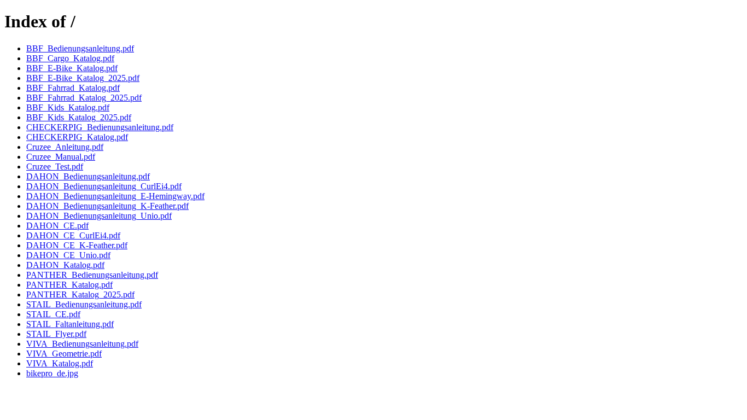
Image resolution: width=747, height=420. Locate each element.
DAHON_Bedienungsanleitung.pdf (88, 176)
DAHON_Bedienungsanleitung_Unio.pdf (99, 215)
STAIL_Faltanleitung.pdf (70, 324)
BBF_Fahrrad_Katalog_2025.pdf (84, 97)
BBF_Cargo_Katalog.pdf (70, 58)
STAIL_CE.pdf (53, 314)
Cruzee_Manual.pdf (60, 156)
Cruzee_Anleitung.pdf (64, 146)
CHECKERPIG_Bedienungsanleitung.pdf (99, 127)
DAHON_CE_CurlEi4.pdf (73, 235)
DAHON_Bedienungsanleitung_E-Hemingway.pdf (115, 196)
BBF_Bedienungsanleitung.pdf (80, 48)
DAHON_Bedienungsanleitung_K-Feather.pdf (107, 206)
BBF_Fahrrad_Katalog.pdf (73, 87)
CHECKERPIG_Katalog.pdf (77, 137)
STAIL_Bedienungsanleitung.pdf (84, 304)
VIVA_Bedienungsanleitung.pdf (82, 343)
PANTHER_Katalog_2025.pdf (80, 294)
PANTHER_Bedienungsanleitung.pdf (92, 274)
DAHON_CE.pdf (57, 225)
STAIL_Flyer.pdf (56, 334)
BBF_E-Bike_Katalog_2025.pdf (82, 78)
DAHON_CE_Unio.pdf (68, 255)
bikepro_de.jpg (52, 373)
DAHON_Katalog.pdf (65, 265)
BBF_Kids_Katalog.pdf (67, 107)
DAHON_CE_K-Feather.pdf (76, 245)
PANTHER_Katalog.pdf (69, 284)
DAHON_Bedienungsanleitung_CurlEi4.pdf (104, 186)
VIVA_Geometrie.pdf (64, 353)
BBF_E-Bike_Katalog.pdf (72, 68)
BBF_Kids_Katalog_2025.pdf (78, 117)
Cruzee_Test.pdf (54, 166)
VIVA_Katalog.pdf (59, 363)
